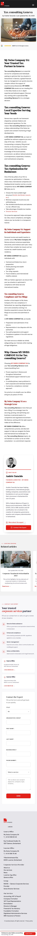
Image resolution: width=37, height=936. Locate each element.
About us (7, 868)
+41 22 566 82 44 (8, 670)
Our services (8, 870)
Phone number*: (11, 760)
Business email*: (11, 750)
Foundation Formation (11, 911)
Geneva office (8, 877)
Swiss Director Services (11, 889)
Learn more (28, 933)
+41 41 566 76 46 (8, 686)
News (5, 873)
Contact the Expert (19, 527)
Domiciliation (8, 904)
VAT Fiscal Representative (12, 901)
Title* (8, 707)
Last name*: (10, 739)
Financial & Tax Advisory (12, 908)
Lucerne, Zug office (10, 875)
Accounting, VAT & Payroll (12, 896)
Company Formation (11, 899)
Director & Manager (10, 906)
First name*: (10, 728)
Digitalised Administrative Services (15, 913)
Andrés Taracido (9, 16)
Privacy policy (29, 921)
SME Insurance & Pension (12, 916)
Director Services (11, 211)
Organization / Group (13, 718)
